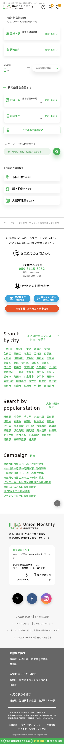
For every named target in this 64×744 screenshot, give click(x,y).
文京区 (48, 349)
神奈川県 (23, 659)
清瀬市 (7, 385)
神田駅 (53, 430)
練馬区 (45, 362)
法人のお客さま (44, 637)
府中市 (40, 372)
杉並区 (50, 358)
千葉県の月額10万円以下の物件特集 (24, 473)
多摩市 (17, 385)
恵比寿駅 (46, 435)
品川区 (37, 353)
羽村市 (37, 385)
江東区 (27, 353)
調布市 (7, 376)
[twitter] (17, 598)
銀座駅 (7, 430)
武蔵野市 (9, 372)
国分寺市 (21, 381)
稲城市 (27, 385)
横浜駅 (41, 700)
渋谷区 (30, 358)
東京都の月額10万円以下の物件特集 (24, 463)
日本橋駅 (41, 430)
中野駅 (27, 421)
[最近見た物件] (43, 7)
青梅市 (30, 372)
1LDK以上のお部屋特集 (17, 491)
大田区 (7, 358)
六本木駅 (41, 425)
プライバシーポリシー (32, 725)
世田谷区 (19, 358)
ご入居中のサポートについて (45, 630)
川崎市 (13, 685)
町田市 (17, 376)
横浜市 (44, 680)
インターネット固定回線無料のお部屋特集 (27, 482)
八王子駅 (39, 416)
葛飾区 (17, 367)
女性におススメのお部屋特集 (20, 486)
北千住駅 (9, 435)
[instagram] (46, 598)
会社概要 (13, 725)
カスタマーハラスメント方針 (32, 728)
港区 (28, 349)
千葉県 (44, 659)
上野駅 (7, 425)
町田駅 (7, 421)
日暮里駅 (34, 435)
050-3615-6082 (32, 269)
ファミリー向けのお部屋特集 (20, 495)
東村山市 (9, 381)
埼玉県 (34, 659)
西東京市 (49, 385)
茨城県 (13, 664)
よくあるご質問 (41, 616)
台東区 (7, 353)
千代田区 (9, 349)
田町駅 (30, 430)
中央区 (20, 349)
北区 (16, 362)
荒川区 (25, 362)
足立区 (7, 367)
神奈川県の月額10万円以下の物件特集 (25, 468)
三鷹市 (20, 372)
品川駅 (50, 416)
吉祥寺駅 (21, 435)
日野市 (50, 376)
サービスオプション (43, 623)
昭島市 (50, 372)
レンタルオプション (21, 623)
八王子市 (41, 367)
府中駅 (30, 425)
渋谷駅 (27, 416)
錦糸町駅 (19, 425)
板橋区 (35, 362)
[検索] (56, 151)
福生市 (42, 381)
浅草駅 (53, 425)
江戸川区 (29, 367)
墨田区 (17, 353)
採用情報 (51, 725)
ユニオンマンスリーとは (17, 630)
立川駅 (17, 421)
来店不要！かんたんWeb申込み (32, 308)
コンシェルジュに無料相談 (48, 298)
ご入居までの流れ (24, 616)
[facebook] (32, 598)
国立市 (32, 381)
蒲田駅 (50, 421)
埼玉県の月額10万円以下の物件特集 (24, 477)
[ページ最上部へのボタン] (57, 503)
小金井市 (29, 376)
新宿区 (37, 349)
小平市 (40, 376)
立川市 (53, 367)
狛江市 (53, 381)
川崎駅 (51, 700)
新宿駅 (7, 416)
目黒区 (48, 353)
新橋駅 (7, 439)
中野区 (40, 358)
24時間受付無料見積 (20, 298)
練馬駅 (32, 439)
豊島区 (7, 362)
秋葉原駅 (39, 421)
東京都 (13, 659)
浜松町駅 (19, 430)
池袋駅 (17, 416)
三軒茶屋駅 (20, 439)
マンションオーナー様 (24, 637)
